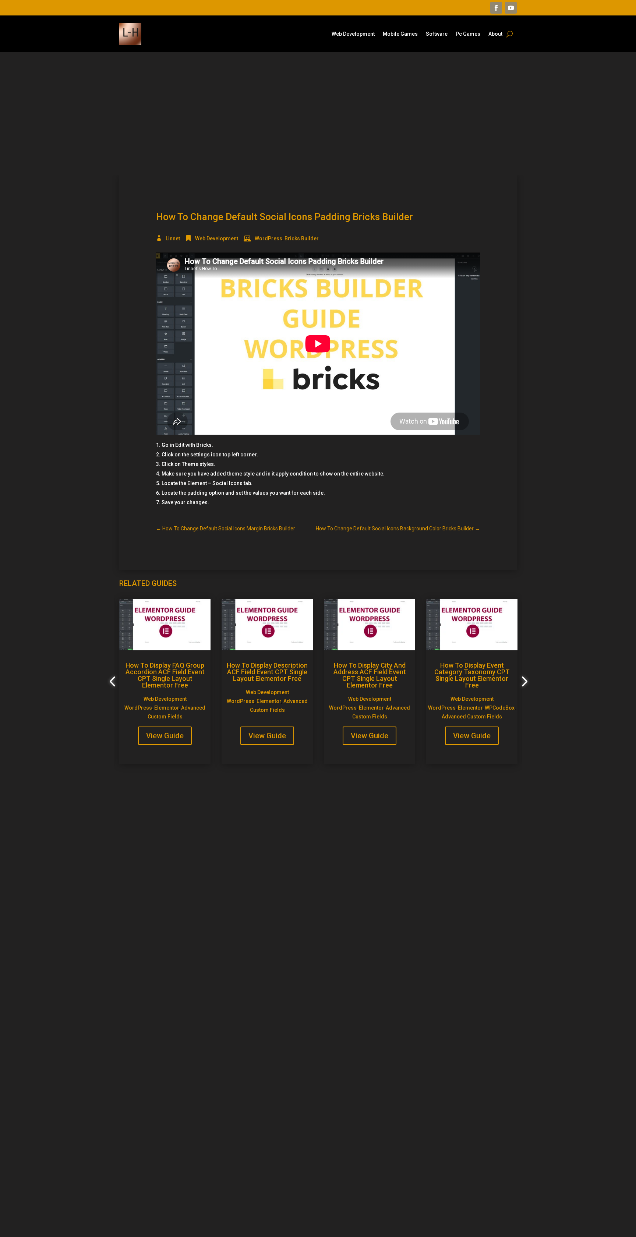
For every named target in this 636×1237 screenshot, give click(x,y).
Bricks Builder (302, 238)
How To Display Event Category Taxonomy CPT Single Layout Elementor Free (472, 675)
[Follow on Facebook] (496, 8)
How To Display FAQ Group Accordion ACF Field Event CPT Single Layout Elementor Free (165, 675)
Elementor (166, 708)
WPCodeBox (500, 708)
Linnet (173, 238)
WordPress (268, 238)
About (495, 34)
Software (437, 34)
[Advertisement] (318, 113)
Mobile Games (400, 34)
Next (522, 681)
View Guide (165, 735)
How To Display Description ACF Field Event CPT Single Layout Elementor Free (267, 671)
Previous (113, 681)
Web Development (353, 34)
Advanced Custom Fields (472, 717)
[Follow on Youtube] (511, 8)
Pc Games (468, 34)
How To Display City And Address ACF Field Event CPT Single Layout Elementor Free (369, 675)
